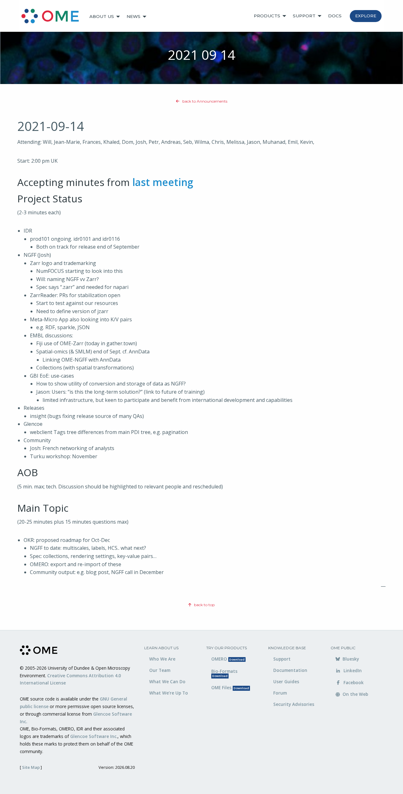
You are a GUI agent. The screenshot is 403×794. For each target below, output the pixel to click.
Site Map (31, 767)
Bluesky (350, 659)
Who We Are (162, 659)
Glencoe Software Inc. (93, 736)
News (133, 16)
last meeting (162, 182)
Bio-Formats (224, 673)
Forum (280, 693)
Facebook (353, 682)
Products (267, 15)
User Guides (286, 681)
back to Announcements (204, 101)
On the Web (354, 694)
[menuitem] (52, 17)
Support (304, 15)
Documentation (290, 670)
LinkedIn (352, 670)
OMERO (228, 659)
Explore (365, 15)
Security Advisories (293, 704)
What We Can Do (167, 681)
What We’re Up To (168, 693)
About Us (101, 16)
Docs (335, 15)
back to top (204, 604)
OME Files (230, 687)
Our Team (159, 670)
